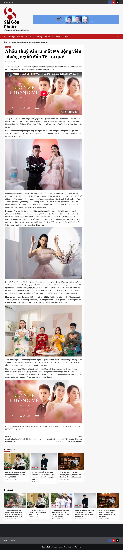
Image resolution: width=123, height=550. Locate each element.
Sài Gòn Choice (11, 24)
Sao (5, 37)
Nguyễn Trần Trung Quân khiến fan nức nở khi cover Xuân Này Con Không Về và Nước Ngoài (64, 439)
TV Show (55, 505)
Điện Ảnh (20, 37)
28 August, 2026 (37, 482)
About (6, 540)
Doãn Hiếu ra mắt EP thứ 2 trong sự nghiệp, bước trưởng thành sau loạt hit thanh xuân (71, 474)
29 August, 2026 (10, 479)
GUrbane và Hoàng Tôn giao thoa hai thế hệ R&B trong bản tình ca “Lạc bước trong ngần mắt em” (43, 475)
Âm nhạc (12, 37)
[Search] (118, 36)
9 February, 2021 (11, 61)
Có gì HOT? (56, 37)
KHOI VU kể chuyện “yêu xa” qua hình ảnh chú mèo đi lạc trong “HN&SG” (15, 474)
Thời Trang (38, 37)
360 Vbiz (47, 37)
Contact (12, 540)
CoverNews (67, 547)
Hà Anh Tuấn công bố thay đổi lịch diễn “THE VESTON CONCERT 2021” (23, 439)
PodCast (65, 37)
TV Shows (28, 37)
